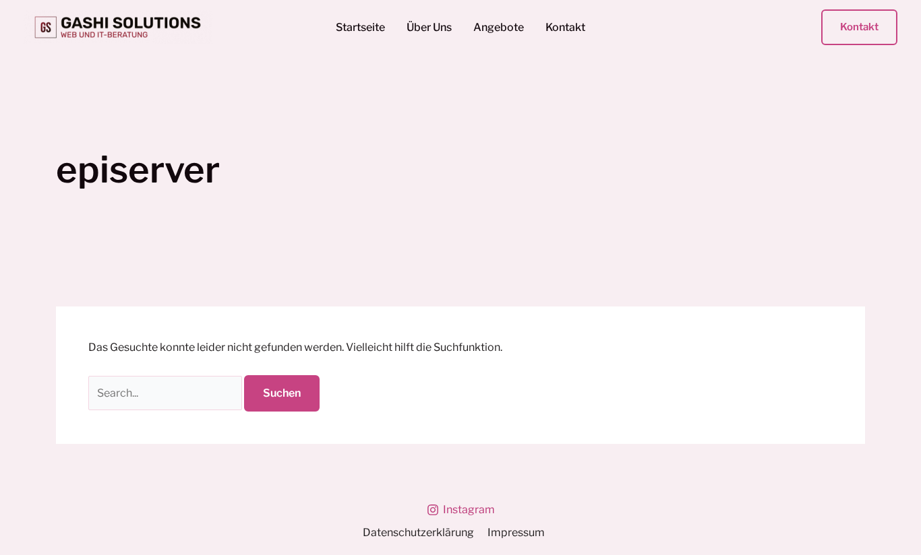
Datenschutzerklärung (418, 532)
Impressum (516, 532)
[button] (859, 27)
